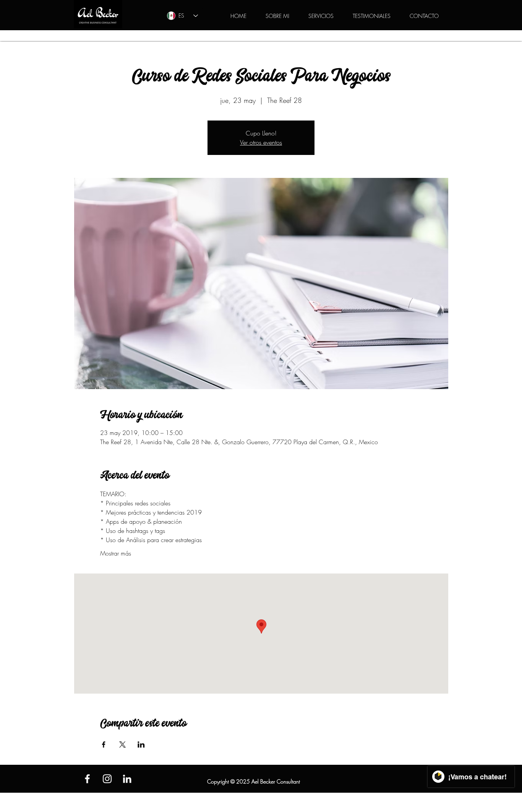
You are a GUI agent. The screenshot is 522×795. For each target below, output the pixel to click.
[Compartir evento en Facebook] (103, 744)
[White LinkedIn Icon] (127, 779)
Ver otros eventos (261, 142)
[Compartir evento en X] (122, 744)
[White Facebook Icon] (87, 779)
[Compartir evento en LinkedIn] (141, 744)
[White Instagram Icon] (107, 779)
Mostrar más (115, 553)
